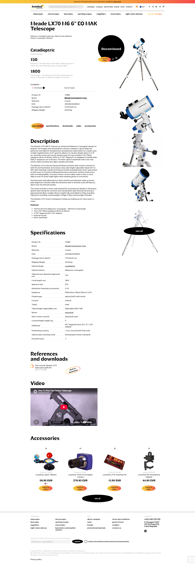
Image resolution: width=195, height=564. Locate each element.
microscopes (53, 14)
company (99, 7)
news (122, 7)
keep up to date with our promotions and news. (50, 538)
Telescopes (49, 20)
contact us (116, 528)
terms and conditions (121, 519)
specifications (52, 126)
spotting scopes (85, 14)
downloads (67, 126)
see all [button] (139, 230)
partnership (108, 7)
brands (116, 7)
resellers (129, 7)
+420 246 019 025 (152, 519)
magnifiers (101, 14)
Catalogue (40, 20)
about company (93, 519)
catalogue (91, 7)
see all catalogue (154, 14)
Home (32, 20)
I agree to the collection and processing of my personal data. (108, 541)
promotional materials (96, 528)
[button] (149, 7)
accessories (90, 126)
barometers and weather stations (65, 529)
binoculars (68, 14)
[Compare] (156, 7)
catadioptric (70, 266)
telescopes (38, 14)
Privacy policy (36, 559)
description (37, 126)
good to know (118, 522)
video (78, 126)
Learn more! (117, 2)
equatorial (69, 312)
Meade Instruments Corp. (76, 98)
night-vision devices (134, 14)
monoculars (116, 14)
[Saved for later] (153, 7)
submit (77, 541)
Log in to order (105, 59)
